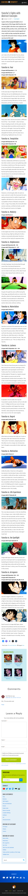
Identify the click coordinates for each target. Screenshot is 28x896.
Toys (4, 796)
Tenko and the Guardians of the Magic (11, 852)
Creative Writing (6, 812)
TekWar (4, 849)
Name (3, 740)
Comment (4, 720)
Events (4, 805)
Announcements (6, 819)
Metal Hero (5, 840)
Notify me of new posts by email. (11, 755)
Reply (2, 704)
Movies (4, 828)
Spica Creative (23, 893)
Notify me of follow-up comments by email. (13, 753)
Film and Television (12, 645)
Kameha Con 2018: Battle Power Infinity (18, 664)
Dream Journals (6, 810)
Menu (25, 2)
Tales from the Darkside (8, 847)
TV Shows (5, 826)
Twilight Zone (6, 854)
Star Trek (5, 845)
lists (23, 645)
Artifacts (5, 815)
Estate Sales (5, 808)
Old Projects (5, 801)
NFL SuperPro (6, 842)
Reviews (5, 799)
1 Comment (16, 19)
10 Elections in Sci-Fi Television (8, 678)
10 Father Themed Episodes (8, 664)
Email (3, 746)
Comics (4, 831)
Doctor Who (5, 838)
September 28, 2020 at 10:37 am (13, 697)
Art (3, 817)
